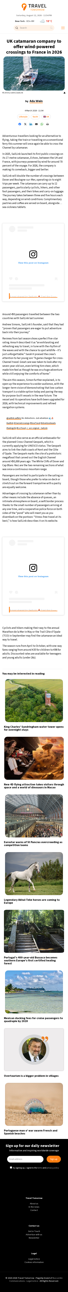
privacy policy (53, 672)
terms (40, 672)
